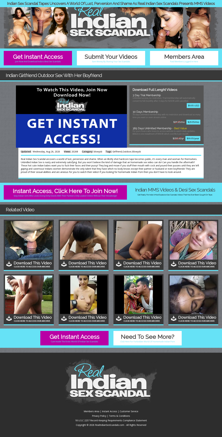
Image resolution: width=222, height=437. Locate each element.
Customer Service (129, 411)
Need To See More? (147, 338)
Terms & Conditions (119, 415)
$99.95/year (193, 138)
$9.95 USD (193, 105)
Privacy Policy (99, 415)
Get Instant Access (38, 58)
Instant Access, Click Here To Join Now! (65, 192)
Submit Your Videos (111, 58)
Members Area (184, 58)
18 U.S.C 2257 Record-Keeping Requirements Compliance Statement (111, 420)
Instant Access (109, 411)
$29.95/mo (193, 122)
